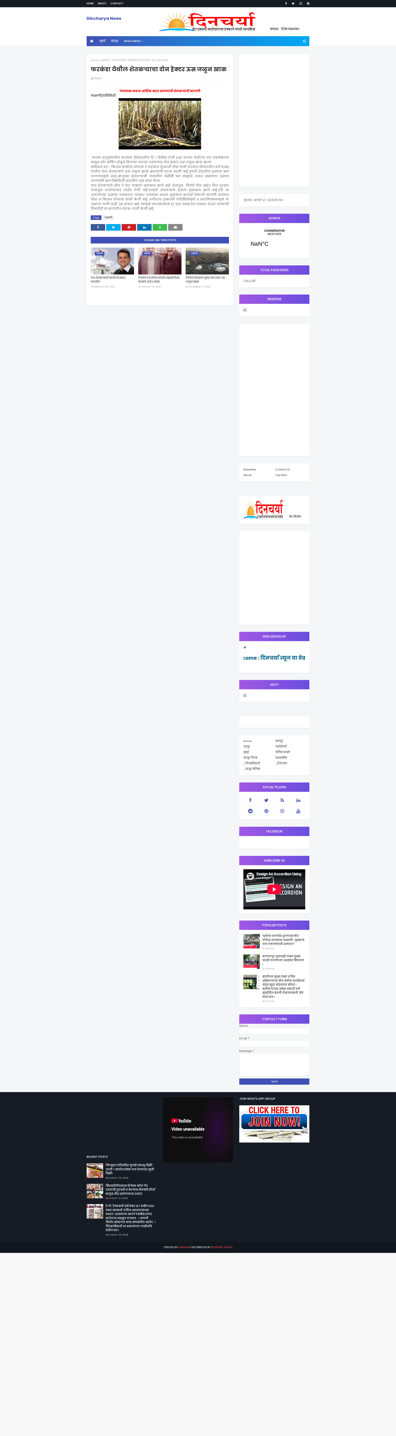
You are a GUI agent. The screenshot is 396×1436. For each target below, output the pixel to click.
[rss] (282, 800)
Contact (117, 3)
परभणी (104, 60)
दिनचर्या (97, 78)
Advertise (249, 469)
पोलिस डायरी (282, 752)
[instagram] (300, 3)
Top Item (281, 475)
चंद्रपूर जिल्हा (250, 758)
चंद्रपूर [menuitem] (114, 41)
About (102, 3)
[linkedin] (298, 800)
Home (90, 3)
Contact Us (282, 469)
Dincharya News (104, 18)
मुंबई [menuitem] (102, 41)
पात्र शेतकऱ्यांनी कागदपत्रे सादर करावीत (108, 280)
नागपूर (279, 741)
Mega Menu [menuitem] (132, 41)
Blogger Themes (222, 1247)
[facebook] (286, 3)
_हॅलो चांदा (281, 763)
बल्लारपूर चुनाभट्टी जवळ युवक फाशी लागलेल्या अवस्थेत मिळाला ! (283, 960)
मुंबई (246, 752)
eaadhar (184, 1247)
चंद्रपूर (274, 240)
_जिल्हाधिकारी (251, 763)
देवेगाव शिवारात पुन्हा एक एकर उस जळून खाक (205, 280)
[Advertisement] (274, 120)
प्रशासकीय (281, 758)
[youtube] (298, 811)
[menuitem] (92, 41)
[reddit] (250, 811)
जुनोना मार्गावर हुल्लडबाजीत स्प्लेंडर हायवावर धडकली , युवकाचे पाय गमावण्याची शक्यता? (283, 940)
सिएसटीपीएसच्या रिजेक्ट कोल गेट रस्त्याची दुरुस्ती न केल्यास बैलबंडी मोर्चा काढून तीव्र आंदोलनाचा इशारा (130, 1190)
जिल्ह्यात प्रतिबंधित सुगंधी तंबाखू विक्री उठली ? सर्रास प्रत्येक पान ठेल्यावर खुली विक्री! (130, 1169)
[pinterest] (307, 3)
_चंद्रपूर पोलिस (251, 769)
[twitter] (293, 3)
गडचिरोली (281, 747)
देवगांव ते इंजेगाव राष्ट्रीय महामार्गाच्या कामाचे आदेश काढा (158, 280)
